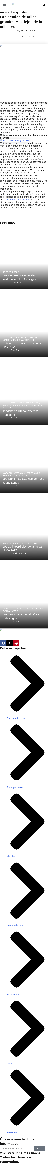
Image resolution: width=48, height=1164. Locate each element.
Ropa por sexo (11, 272)
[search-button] (44, 5)
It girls (27, 609)
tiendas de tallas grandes (17, 199)
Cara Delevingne (12, 609)
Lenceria (29, 337)
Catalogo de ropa (13, 337)
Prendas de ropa (26, 405)
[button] (4, 5)
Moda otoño (24, 543)
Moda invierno (31, 403)
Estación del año (12, 403)
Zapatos (36, 543)
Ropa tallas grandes (13, 12)
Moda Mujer (9, 405)
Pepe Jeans (21, 475)
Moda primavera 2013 (22, 340)
